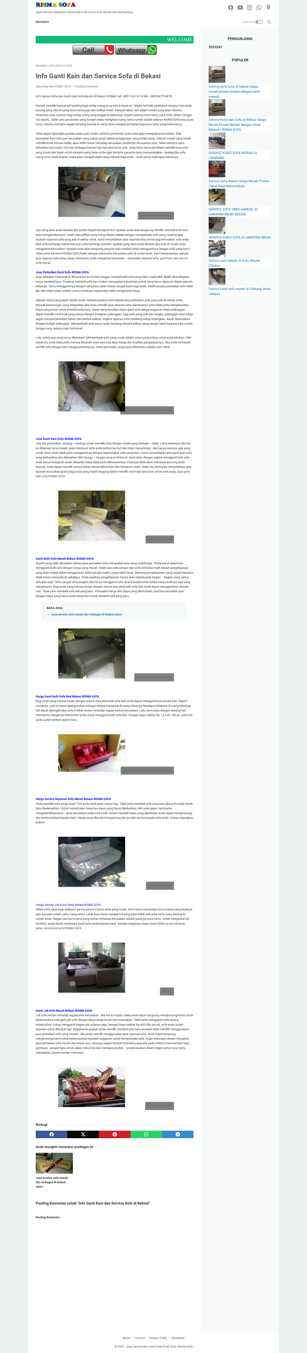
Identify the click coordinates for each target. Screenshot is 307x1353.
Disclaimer (178, 1338)
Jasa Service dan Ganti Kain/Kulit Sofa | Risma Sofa (159, 1346)
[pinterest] (114, 1134)
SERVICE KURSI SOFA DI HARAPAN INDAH (240, 237)
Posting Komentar (86, 86)
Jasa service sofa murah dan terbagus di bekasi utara (86, 614)
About (126, 1338)
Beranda (42, 22)
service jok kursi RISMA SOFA (62, 928)
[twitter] (83, 1134)
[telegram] (178, 1134)
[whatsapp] (259, 8)
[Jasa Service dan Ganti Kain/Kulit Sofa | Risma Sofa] (58, 4)
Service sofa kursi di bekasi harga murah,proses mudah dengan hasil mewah (234, 92)
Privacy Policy (158, 1338)
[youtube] (240, 8)
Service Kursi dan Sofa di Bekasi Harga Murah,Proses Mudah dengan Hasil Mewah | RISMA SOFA (237, 125)
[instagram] (249, 8)
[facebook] (231, 8)
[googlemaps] (268, 8)
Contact (139, 1338)
